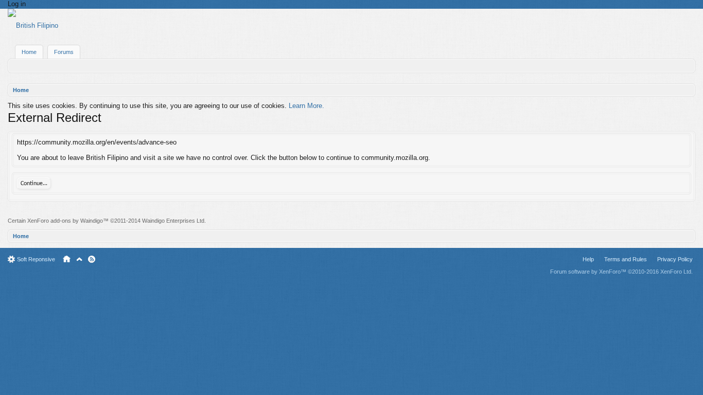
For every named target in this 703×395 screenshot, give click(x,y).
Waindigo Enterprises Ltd (173, 221)
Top (79, 259)
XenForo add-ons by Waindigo (65, 221)
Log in (17, 4)
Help (588, 259)
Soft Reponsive (36, 259)
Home (29, 52)
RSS (91, 259)
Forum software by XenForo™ (621, 271)
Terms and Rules (625, 259)
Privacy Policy (675, 259)
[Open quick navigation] (688, 90)
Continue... (34, 184)
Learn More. (306, 106)
